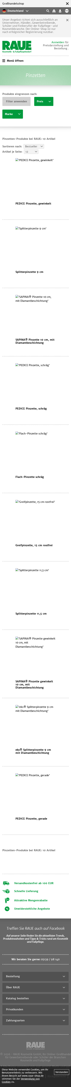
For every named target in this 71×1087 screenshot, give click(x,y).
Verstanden (61, 1072)
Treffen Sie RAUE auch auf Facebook (36, 928)
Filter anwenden (16, 101)
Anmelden (58, 42)
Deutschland (15, 10)
